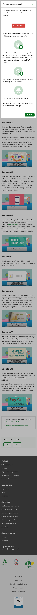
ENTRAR (29, 115)
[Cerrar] (32, 4)
